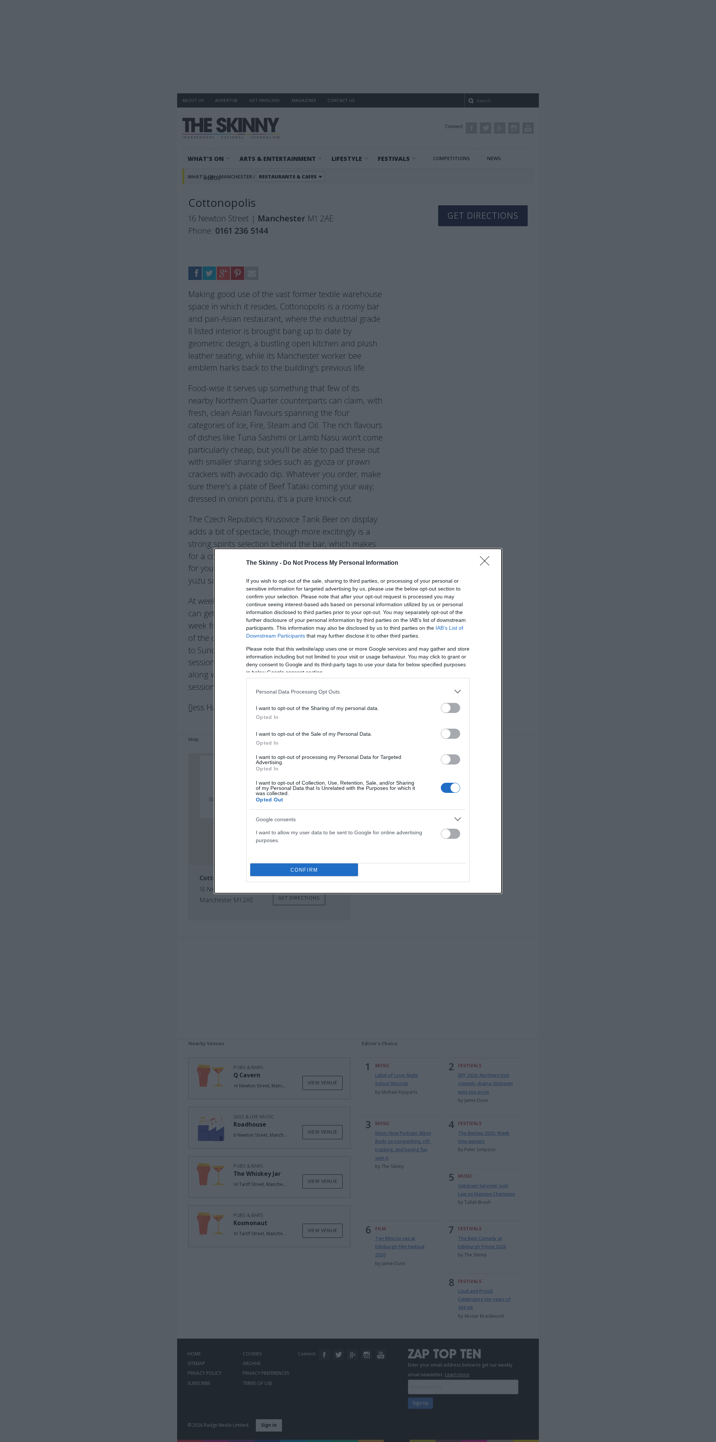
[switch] (450, 708)
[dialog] (358, 721)
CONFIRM (304, 870)
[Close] (487, 563)
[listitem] (358, 691)
